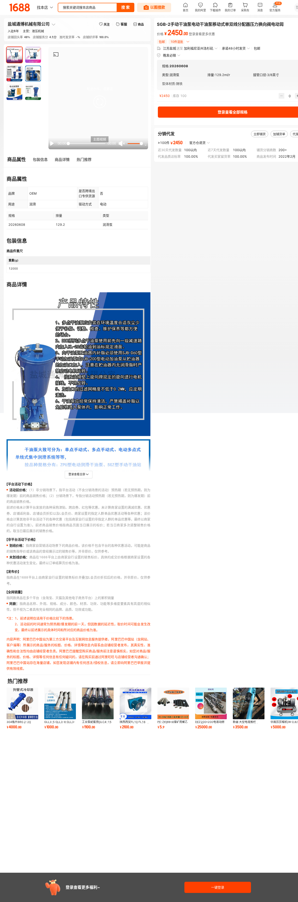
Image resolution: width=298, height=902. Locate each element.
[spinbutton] (290, 96)
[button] (100, 102)
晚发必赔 (169, 55)
